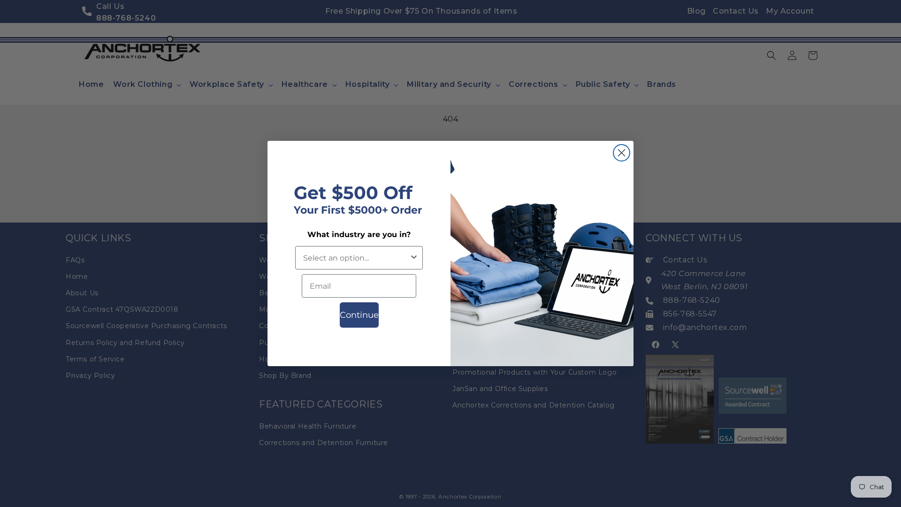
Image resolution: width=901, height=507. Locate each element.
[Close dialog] (621, 153)
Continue (359, 315)
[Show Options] (414, 257)
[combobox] (356, 257)
